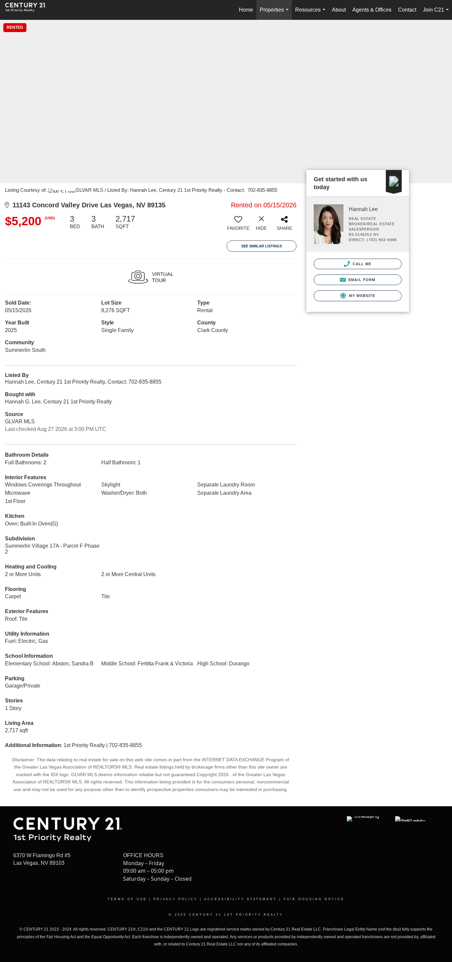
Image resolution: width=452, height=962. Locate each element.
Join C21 (437, 13)
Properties (275, 13)
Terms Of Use (127, 899)
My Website (361, 296)
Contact (407, 10)
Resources (311, 13)
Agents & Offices (371, 10)
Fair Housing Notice (314, 899)
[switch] (238, 225)
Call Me (361, 264)
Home (246, 10)
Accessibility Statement (240, 899)
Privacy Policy (176, 899)
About (339, 10)
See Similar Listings (261, 246)
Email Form (361, 280)
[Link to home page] (29, 10)
